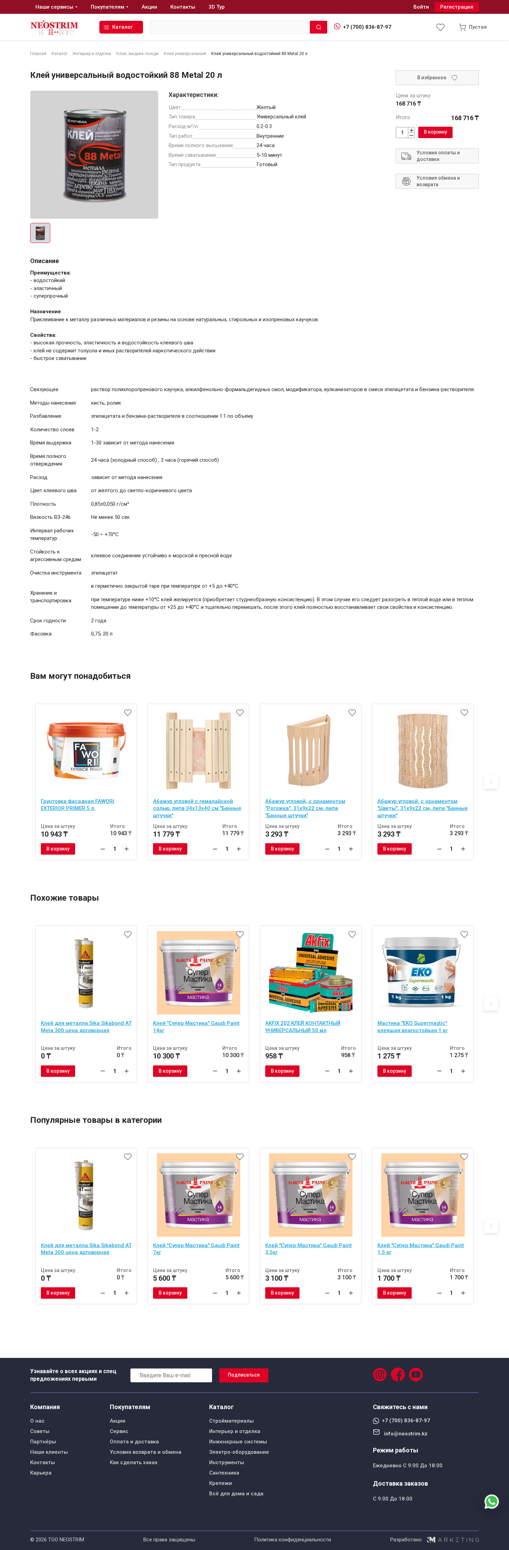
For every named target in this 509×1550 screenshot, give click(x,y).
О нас (37, 1421)
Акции (117, 1421)
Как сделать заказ (134, 1462)
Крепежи (220, 1483)
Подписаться (244, 1375)
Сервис (119, 1431)
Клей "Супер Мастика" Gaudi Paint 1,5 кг (420, 1249)
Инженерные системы (238, 1442)
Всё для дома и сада (236, 1493)
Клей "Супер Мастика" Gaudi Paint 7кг (196, 1249)
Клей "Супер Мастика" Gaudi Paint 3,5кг (308, 1249)
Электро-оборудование (239, 1452)
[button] (491, 782)
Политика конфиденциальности (292, 1540)
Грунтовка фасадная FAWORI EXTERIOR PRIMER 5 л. (77, 805)
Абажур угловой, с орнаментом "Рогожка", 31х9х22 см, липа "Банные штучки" (305, 808)
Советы (40, 1431)
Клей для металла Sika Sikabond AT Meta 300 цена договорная (86, 1027)
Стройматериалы (231, 1421)
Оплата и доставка (134, 1442)
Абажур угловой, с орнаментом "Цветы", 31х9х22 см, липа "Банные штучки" (422, 808)
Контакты (42, 1462)
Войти (421, 7)
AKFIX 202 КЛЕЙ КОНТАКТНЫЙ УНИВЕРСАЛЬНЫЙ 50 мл (302, 1027)
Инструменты (226, 1462)
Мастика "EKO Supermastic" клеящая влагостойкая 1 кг (412, 1027)
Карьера (41, 1473)
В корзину (435, 132)
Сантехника (224, 1473)
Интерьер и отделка (234, 1431)
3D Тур (216, 7)
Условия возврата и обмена (145, 1452)
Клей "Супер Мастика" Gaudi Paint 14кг (196, 1027)
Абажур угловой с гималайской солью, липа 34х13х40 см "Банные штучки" (197, 808)
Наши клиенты (49, 1452)
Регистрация (456, 7)
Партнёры (43, 1442)
